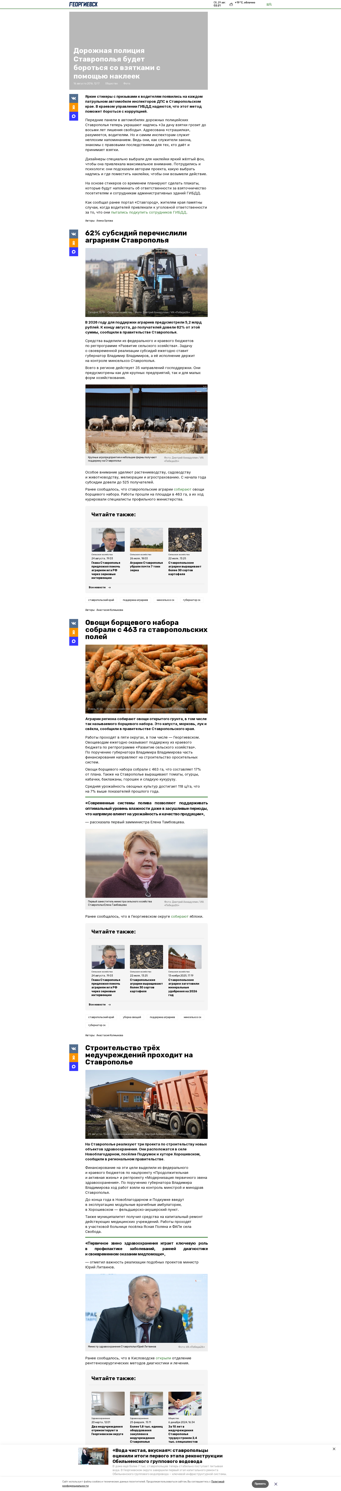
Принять (260, 1483)
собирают (182, 489)
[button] (93, 1456)
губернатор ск (191, 600)
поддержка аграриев (135, 600)
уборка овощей (132, 1017)
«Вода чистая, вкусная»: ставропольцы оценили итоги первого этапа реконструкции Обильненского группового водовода (168, 1456)
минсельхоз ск (165, 600)
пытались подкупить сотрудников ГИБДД (148, 212)
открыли (163, 1358)
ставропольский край (101, 600)
